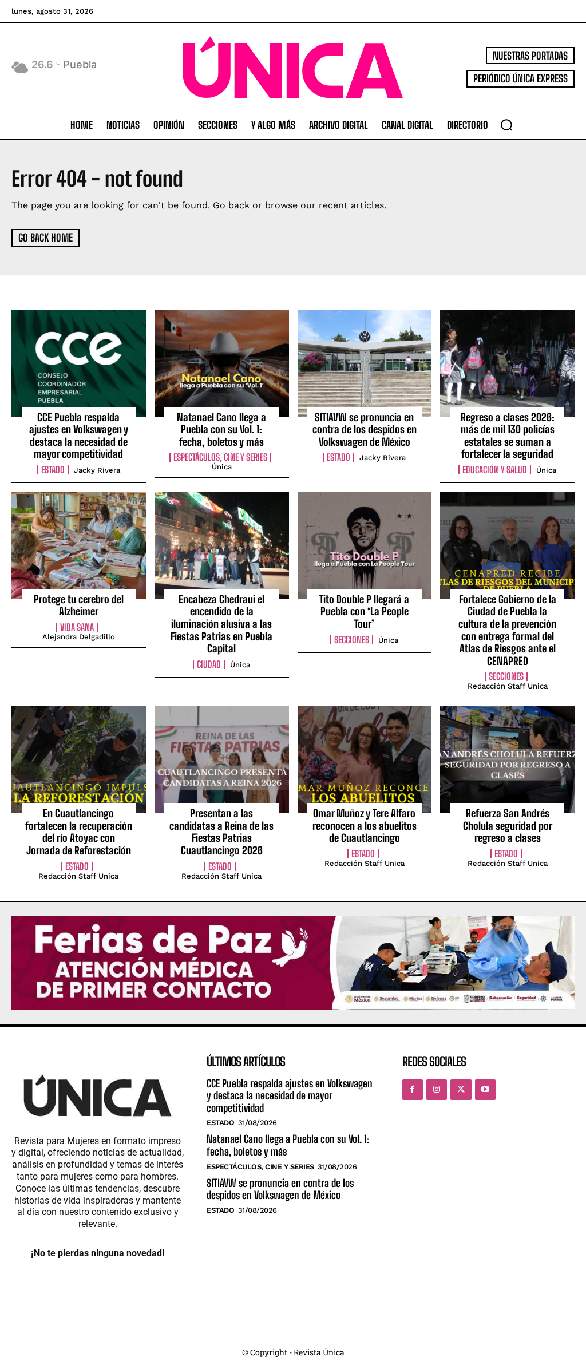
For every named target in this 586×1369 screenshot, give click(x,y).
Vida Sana (77, 627)
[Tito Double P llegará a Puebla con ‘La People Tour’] (365, 545)
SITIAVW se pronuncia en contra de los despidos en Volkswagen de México (364, 429)
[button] (506, 125)
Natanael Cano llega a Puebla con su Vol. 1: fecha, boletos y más (221, 429)
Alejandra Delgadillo (78, 636)
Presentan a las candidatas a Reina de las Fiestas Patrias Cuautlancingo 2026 (221, 832)
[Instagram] (436, 1089)
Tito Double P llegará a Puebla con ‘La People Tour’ (364, 611)
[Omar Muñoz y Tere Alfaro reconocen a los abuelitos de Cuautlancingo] (365, 759)
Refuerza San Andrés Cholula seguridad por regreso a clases (507, 825)
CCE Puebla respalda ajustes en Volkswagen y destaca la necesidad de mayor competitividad (78, 436)
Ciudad (209, 664)
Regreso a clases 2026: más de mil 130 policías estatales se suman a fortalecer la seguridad (508, 436)
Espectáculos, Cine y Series (220, 457)
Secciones (351, 639)
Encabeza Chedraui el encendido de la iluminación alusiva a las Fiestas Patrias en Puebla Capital (221, 624)
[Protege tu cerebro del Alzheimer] (78, 545)
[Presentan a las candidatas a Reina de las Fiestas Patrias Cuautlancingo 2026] (222, 759)
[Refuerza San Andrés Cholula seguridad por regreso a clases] (507, 759)
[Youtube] (485, 1089)
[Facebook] (412, 1089)
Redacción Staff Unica (508, 686)
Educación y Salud (494, 469)
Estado (53, 469)
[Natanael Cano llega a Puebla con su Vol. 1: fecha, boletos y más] (222, 363)
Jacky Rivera (97, 470)
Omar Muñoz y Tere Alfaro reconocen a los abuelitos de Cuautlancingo (364, 825)
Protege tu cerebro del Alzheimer (79, 605)
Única (222, 466)
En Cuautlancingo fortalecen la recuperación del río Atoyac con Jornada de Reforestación (78, 832)
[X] (460, 1089)
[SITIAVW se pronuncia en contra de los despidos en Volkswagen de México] (365, 363)
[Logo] (293, 67)
